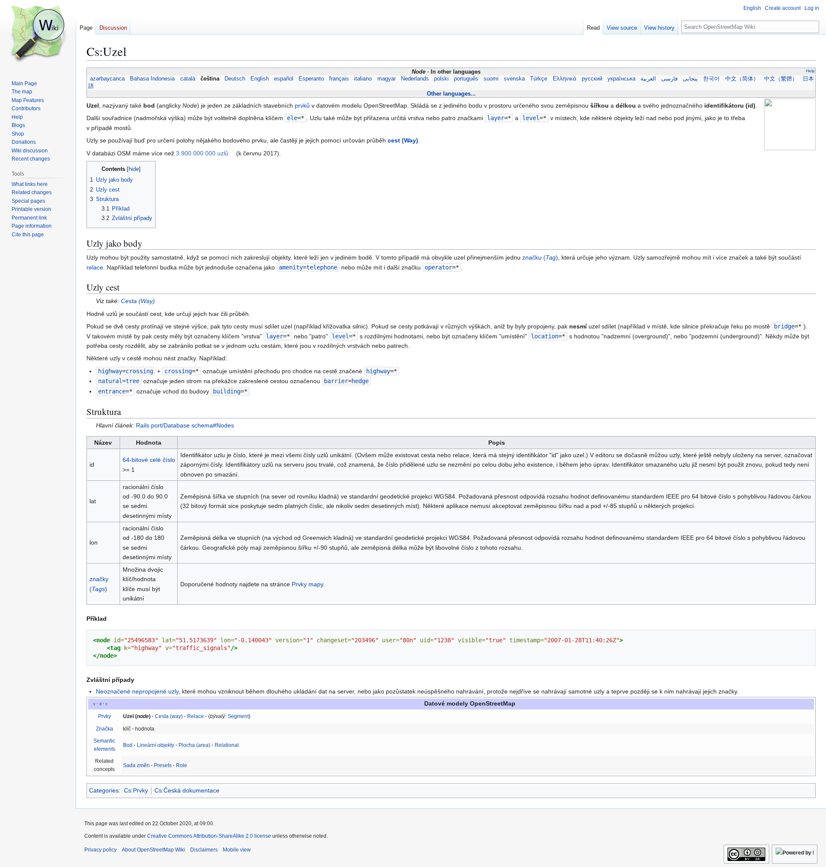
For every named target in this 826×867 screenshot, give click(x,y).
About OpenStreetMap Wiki (153, 850)
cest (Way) (403, 140)
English (260, 79)
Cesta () (138, 300)
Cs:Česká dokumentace (186, 790)
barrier (336, 381)
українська (621, 79)
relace (94, 267)
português (466, 79)
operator (438, 267)
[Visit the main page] (37, 34)
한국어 (711, 79)
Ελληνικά (564, 79)
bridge (784, 326)
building (226, 391)
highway (110, 371)
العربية (648, 79)
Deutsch (235, 79)
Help (810, 70)
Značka (104, 729)
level (530, 118)
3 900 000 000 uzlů (202, 153)
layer (495, 118)
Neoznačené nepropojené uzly (137, 691)
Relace (195, 716)
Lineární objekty (155, 745)
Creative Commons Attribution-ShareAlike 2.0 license (209, 836)
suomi (491, 79)
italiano (362, 79)
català (187, 79)
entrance (112, 391)
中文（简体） (742, 79)
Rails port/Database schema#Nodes (185, 425)
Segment (238, 716)
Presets (163, 765)
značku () (540, 257)
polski (441, 79)
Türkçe (538, 79)
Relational (227, 745)
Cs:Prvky (136, 790)
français (339, 79)
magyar (387, 79)
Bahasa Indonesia (152, 79)
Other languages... (451, 93)
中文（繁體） (780, 79)
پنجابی (690, 79)
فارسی (669, 79)
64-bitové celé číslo (149, 459)
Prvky (104, 716)
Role (181, 765)
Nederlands (415, 79)
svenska (514, 79)
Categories (104, 790)
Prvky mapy (307, 584)
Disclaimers (204, 850)
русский (592, 79)
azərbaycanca (107, 79)
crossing (178, 371)
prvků (302, 105)
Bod (128, 745)
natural (110, 381)
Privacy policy (100, 850)
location (544, 336)
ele (292, 118)
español (283, 79)
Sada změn (136, 765)
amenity (291, 267)
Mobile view (237, 850)
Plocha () (194, 745)
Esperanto (311, 79)
